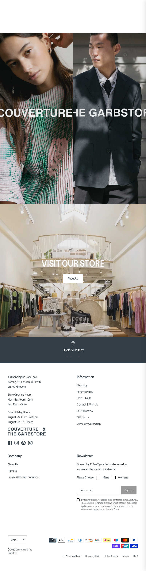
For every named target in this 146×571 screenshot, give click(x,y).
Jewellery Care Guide (89, 423)
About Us (73, 278)
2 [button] (71, 356)
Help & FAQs (84, 398)
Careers (12, 470)
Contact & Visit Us (87, 404)
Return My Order (92, 556)
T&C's (135, 556)
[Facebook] (10, 443)
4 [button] (79, 356)
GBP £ (14, 539)
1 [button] (67, 356)
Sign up (129, 490)
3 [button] (75, 356)
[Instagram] (16, 443)
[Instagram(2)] (30, 443)
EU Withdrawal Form (72, 556)
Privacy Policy (112, 509)
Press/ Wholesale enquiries (23, 477)
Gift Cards (83, 417)
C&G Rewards (85, 411)
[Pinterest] (23, 443)
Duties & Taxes (111, 556)
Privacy (125, 556)
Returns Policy (85, 391)
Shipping (82, 385)
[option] (73, 346)
